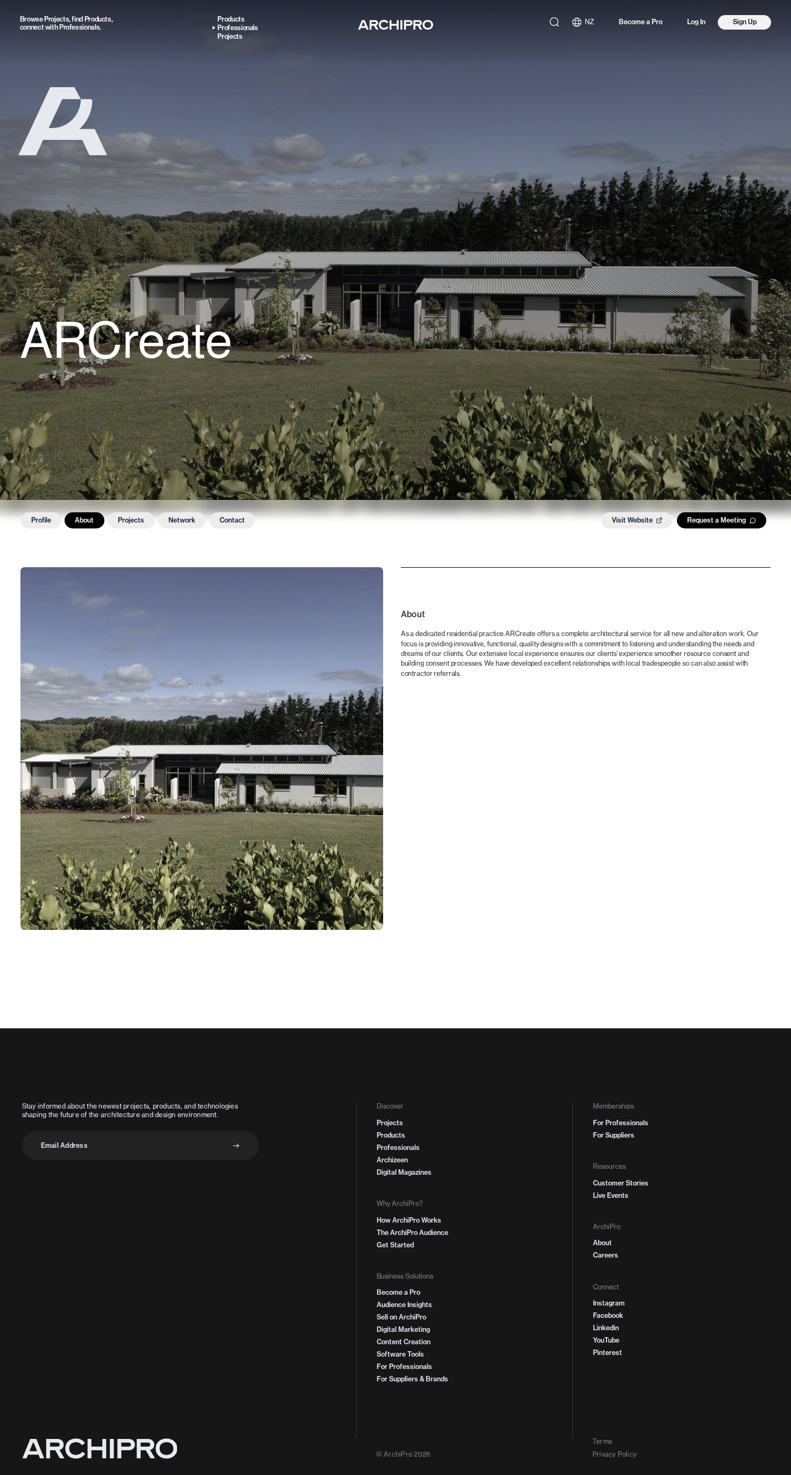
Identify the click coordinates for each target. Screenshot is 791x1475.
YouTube (606, 1340)
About (84, 520)
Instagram (609, 1303)
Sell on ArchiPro (401, 1317)
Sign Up (745, 22)
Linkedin (606, 1328)
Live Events (610, 1195)
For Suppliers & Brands (412, 1379)
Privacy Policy (614, 1454)
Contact (232, 520)
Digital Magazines (404, 1172)
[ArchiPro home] (395, 25)
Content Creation (403, 1342)
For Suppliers (613, 1135)
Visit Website (632, 520)
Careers (605, 1255)
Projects (56, 19)
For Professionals (404, 1367)
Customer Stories (620, 1183)
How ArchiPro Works (409, 1220)
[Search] (554, 22)
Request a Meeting (716, 520)
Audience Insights (404, 1305)
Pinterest (607, 1353)
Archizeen (392, 1160)
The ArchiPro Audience (412, 1233)
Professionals (79, 27)
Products (97, 19)
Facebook (608, 1315)
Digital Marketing (403, 1329)
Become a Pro (640, 22)
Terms (602, 1441)
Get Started (395, 1245)
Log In (696, 22)
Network (181, 520)
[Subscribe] (236, 1145)
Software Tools (400, 1354)
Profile (41, 520)
